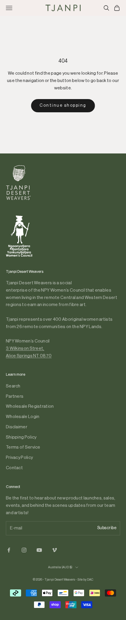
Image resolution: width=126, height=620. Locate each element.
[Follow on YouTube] (39, 550)
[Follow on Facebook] (9, 550)
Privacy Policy (19, 457)
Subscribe (107, 528)
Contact (14, 468)
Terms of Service (23, 447)
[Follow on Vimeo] (54, 550)
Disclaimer (16, 427)
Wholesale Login (23, 417)
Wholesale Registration (30, 406)
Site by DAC (85, 579)
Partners (14, 396)
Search (13, 386)
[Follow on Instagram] (24, 550)
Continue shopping (63, 105)
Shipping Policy (21, 437)
